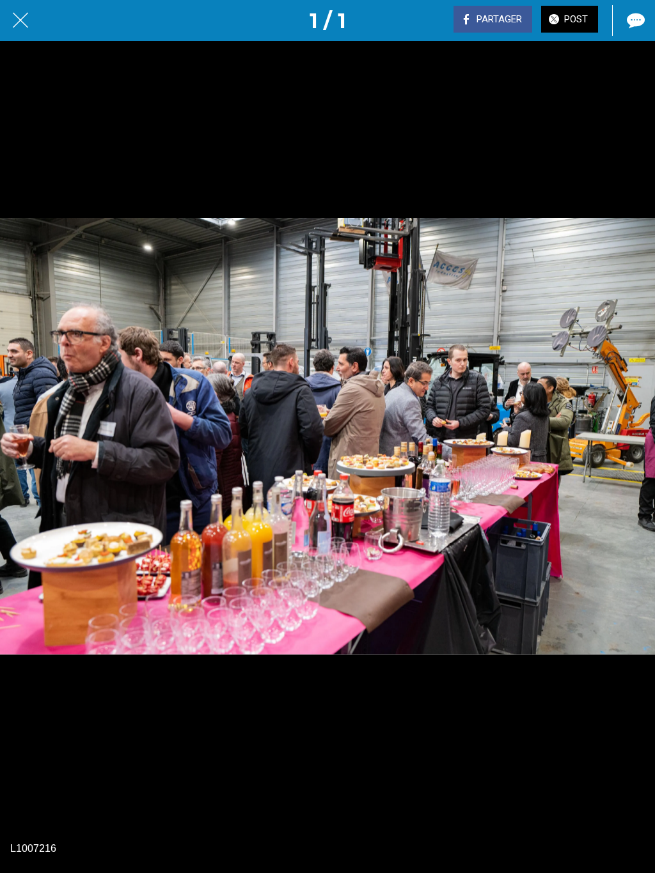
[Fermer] (20, 20)
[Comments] (634, 20)
